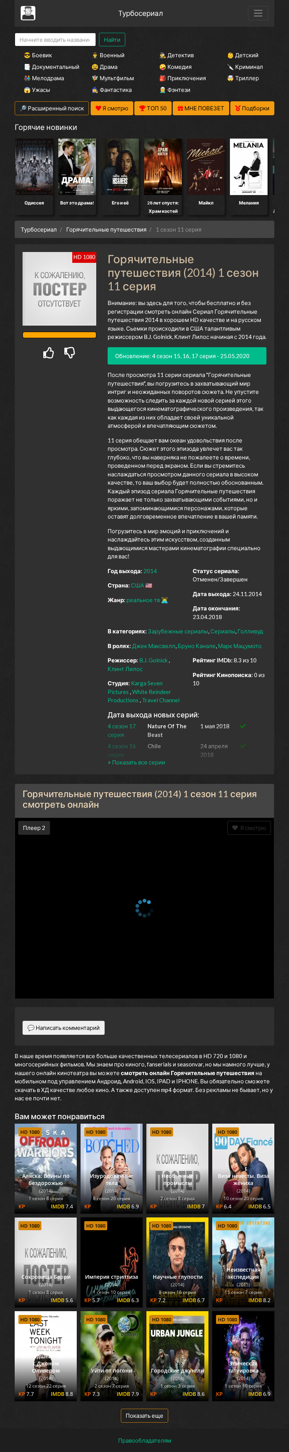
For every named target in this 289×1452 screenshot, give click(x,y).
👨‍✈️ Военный (108, 55)
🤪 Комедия (175, 66)
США (137, 585)
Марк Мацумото (240, 645)
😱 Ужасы (37, 89)
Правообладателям (144, 1440)
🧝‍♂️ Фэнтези (174, 89)
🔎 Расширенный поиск (52, 108)
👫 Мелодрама (44, 78)
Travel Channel (160, 700)
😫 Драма (104, 66)
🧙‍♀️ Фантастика (111, 89)
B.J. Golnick (153, 660)
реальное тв (143, 599)
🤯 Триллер (243, 78)
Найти (112, 39)
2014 (150, 570)
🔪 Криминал (245, 66)
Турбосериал (140, 13)
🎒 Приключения (182, 78)
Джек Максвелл (153, 645)
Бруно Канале (197, 645)
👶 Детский (243, 55)
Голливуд (250, 631)
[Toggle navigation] (258, 13)
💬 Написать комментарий (63, 1027)
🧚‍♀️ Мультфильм (112, 78)
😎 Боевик (38, 55)
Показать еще (144, 1415)
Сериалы (222, 631)
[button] (136, 762)
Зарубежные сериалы (178, 631)
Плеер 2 (34, 827)
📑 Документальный (47, 66)
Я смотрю (252, 827)
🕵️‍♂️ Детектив (176, 55)
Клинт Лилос (125, 668)
